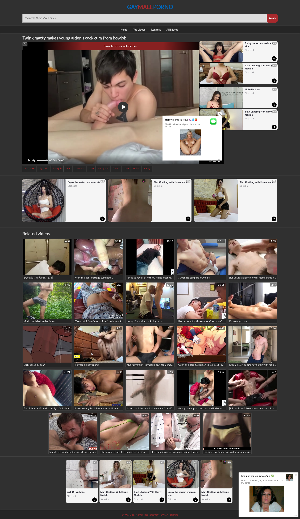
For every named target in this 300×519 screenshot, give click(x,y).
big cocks (44, 168)
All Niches (172, 29)
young (147, 168)
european (103, 168)
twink (136, 168)
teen (126, 168)
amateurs (29, 168)
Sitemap (174, 514)
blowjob (57, 168)
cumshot (79, 168)
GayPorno (150, 6)
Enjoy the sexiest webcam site (120, 46)
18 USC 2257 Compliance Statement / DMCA (145, 514)
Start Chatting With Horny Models (259, 67)
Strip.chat (249, 50)
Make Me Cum (252, 89)
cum (68, 168)
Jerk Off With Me (76, 492)
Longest (156, 29)
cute (91, 168)
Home (123, 29)
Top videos (139, 29)
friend (116, 168)
